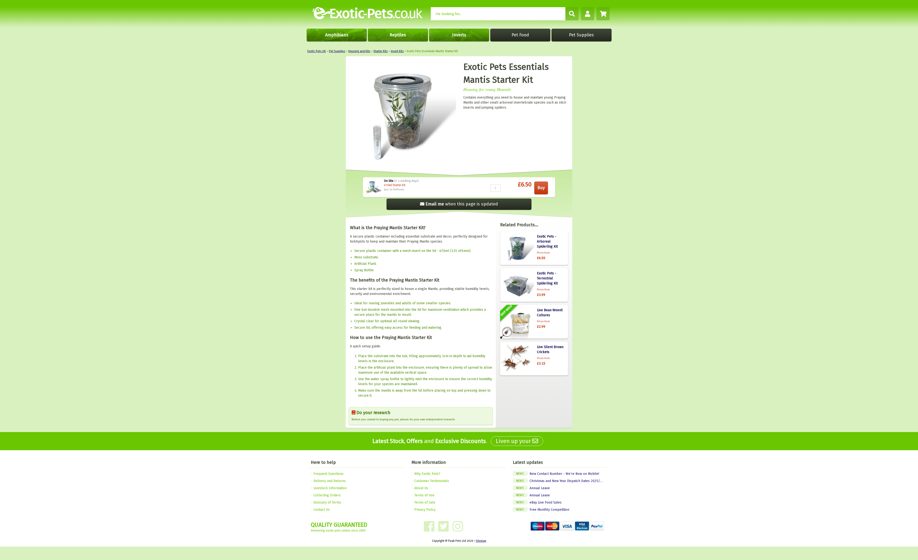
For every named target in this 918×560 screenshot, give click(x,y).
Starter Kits (380, 51)
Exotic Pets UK (316, 51)
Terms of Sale (424, 502)
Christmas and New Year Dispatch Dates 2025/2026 (561, 481)
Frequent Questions (328, 474)
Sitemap (481, 541)
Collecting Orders (326, 495)
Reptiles (398, 35)
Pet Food (520, 35)
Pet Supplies (581, 35)
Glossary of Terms (326, 502)
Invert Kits (397, 51)
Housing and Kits (359, 51)
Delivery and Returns (329, 481)
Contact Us (321, 510)
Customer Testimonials (431, 481)
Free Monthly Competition (542, 510)
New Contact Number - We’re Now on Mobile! (557, 474)
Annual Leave (533, 488)
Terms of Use (423, 495)
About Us (420, 488)
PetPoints (398, 189)
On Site (388, 181)
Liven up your (514, 441)
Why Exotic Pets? (426, 474)
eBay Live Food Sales (539, 502)
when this (462, 204)
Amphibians (336, 35)
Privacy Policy (424, 510)
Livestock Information (329, 488)
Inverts (459, 35)
